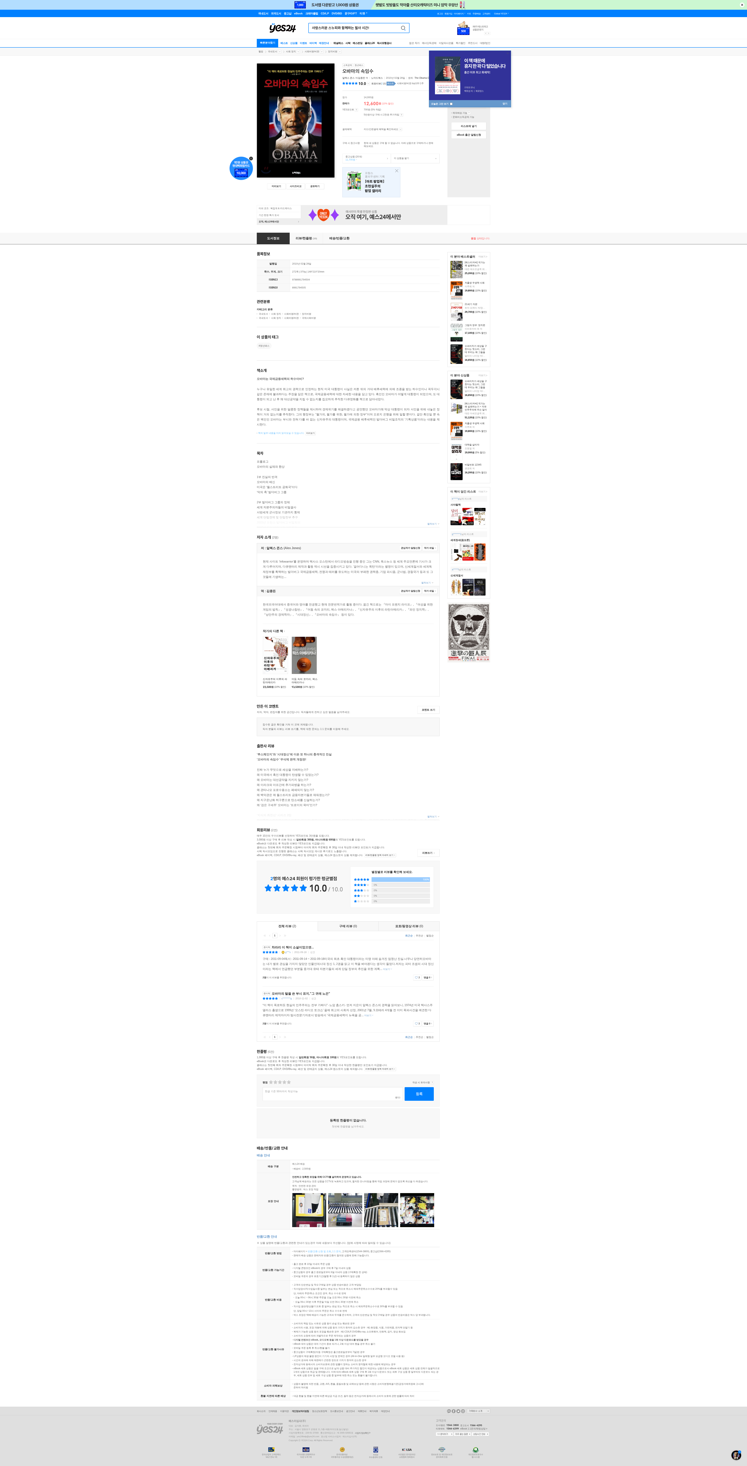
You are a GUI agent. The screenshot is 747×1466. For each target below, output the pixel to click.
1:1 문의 (336, 1251)
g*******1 (456, 534)
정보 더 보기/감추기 (368, 83)
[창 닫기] (395, 171)
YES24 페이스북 (454, 1411)
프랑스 (371, 182)
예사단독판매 (429, 43)
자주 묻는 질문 (462, 1434)
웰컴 (261, 51)
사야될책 (456, 504)
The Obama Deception (426, 78)
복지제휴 (373, 1411)
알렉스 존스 (348, 78)
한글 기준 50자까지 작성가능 (281, 1091)
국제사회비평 (309, 318)
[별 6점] (279, 1082)
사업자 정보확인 (362, 1433)
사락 (347, 43)
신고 (312, 952)
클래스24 (370, 43)
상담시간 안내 (480, 1434)
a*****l (455, 569)
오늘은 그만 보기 (440, 103)
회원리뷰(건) (378, 83)
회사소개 (261, 1411)
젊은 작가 (414, 43)
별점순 (430, 935)
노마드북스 (377, 78)
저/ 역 (355, 78)
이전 (269, 935)
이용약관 (284, 1411)
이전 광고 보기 (485, 33)
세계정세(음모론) (460, 540)
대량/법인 (485, 43)
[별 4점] (275, 1082)
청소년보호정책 (319, 1411)
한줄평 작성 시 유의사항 (432, 1082)
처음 (264, 935)
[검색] (403, 28)
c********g (286, 998)
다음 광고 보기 (489, 33)
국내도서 (272, 51)
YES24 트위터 (458, 1411)
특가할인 (461, 43)
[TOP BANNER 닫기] (742, 5)
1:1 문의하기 (444, 1434)
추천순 (419, 935)
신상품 (294, 43)
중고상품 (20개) (352, 158)
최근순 (409, 935)
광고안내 (350, 1411)
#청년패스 (264, 345)
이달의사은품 (446, 43)
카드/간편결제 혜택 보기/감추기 (400, 129)
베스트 (284, 43)
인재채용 (272, 1411)
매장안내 (324, 43)
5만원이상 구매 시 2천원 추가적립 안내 (401, 114)
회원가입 (448, 13)
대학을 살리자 (472, 444)
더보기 (482, 257)
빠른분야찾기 (267, 42)
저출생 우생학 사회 (475, 282)
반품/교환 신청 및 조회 (319, 1251)
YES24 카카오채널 (449, 1411)
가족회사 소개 (478, 1411)
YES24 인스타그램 (463, 1411)
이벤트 (303, 43)
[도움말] (356, 109)
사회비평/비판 (312, 51)
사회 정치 (291, 51)
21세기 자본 (471, 304)
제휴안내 (362, 1411)
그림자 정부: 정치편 (475, 325)
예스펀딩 (357, 43)
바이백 (313, 43)
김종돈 (361, 78)
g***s (288, 952)
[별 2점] (271, 1082)
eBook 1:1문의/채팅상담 (473, 1428)
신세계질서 (457, 575)
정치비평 (332, 51)
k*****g (455, 498)
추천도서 (473, 43)
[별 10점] (288, 1082)
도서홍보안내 (336, 1411)
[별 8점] (284, 1082)
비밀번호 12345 (473, 464)
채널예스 (338, 43)
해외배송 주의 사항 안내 (469, 112)
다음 (279, 935)
